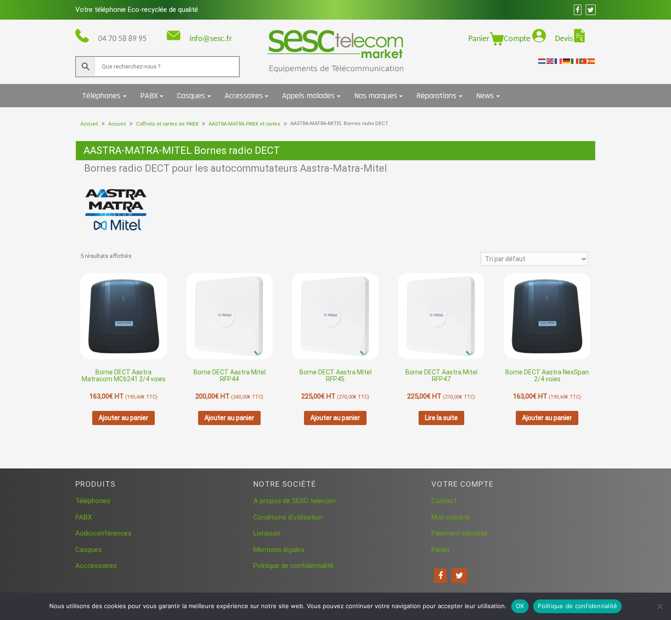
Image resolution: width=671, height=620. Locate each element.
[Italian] (575, 60)
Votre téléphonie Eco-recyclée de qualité (136, 9)
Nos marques (375, 95)
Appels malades (308, 95)
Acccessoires (96, 566)
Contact (443, 501)
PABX (149, 95)
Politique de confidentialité (293, 566)
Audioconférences (103, 533)
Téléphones (101, 95)
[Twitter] (459, 575)
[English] (550, 60)
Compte (518, 39)
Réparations (436, 95)
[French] (559, 60)
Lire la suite (441, 417)
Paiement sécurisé (459, 533)
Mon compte (450, 517)
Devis (564, 39)
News (485, 95)
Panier (478, 39)
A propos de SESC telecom (294, 501)
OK (520, 605)
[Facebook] (440, 575)
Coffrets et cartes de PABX (167, 124)
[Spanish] (591, 60)
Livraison (266, 533)
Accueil (89, 124)
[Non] (659, 606)
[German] (567, 60)
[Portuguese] (583, 60)
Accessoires (244, 95)
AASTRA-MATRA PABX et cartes (244, 124)
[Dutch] (542, 60)
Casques (191, 95)
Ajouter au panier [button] (123, 417)
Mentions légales (278, 550)
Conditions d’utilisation (288, 517)
